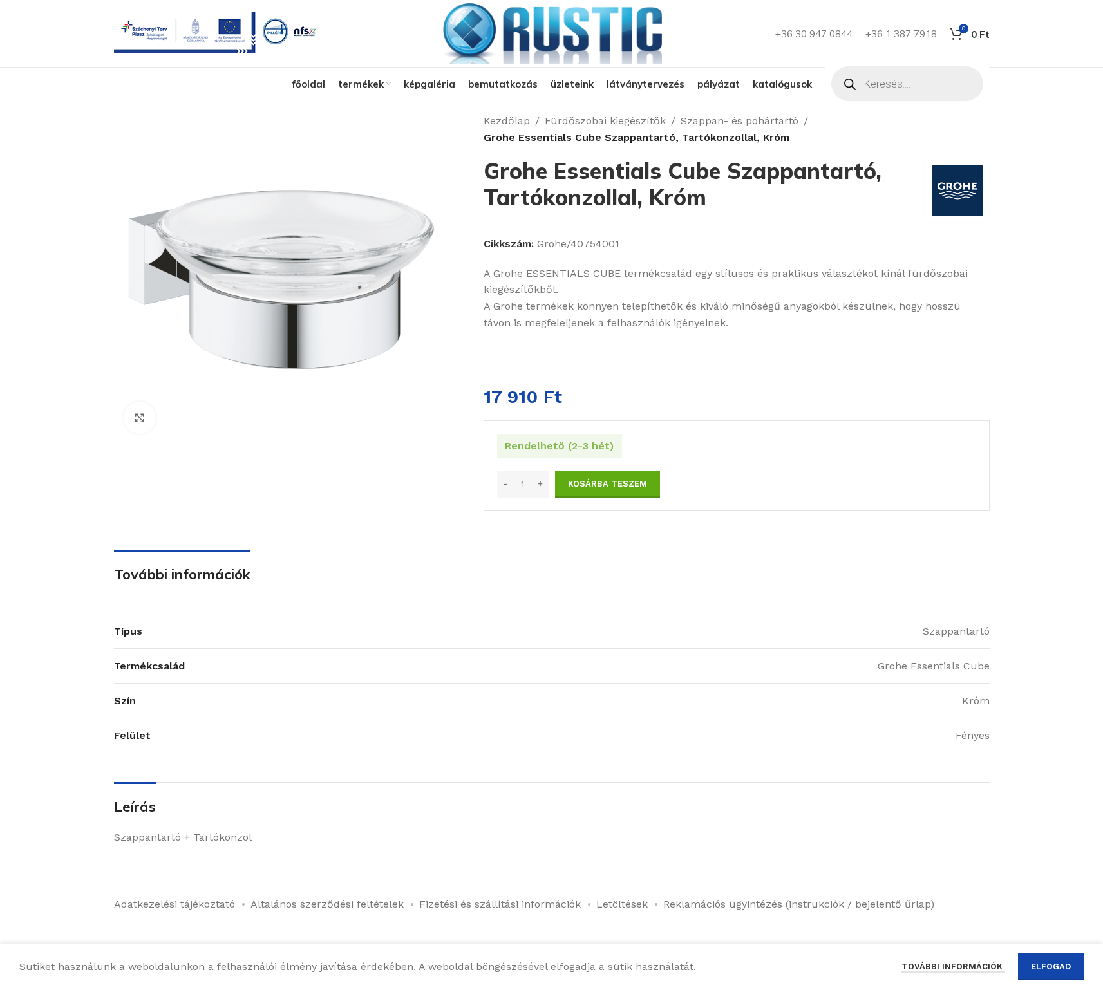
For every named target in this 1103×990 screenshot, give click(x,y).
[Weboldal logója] (552, 32)
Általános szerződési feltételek (327, 904)
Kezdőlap (507, 121)
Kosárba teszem (607, 484)
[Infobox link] (217, 34)
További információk (953, 966)
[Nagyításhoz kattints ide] (140, 418)
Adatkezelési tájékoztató (174, 904)
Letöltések (622, 904)
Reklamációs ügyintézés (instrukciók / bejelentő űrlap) (798, 904)
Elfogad (1051, 966)
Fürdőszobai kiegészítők (605, 121)
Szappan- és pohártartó (739, 121)
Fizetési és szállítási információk (500, 904)
